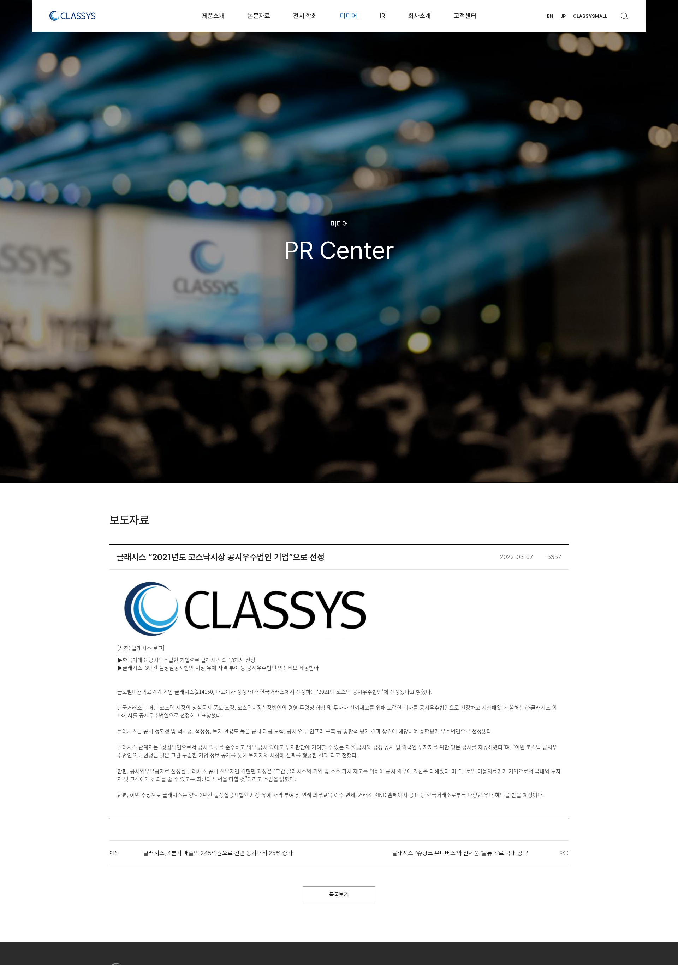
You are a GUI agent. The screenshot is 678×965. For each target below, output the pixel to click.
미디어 (348, 15)
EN (550, 16)
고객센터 (465, 15)
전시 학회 (305, 15)
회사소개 (419, 15)
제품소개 (213, 15)
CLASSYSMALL (590, 16)
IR (382, 15)
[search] (625, 14)
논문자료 (259, 15)
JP (563, 16)
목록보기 (339, 894)
